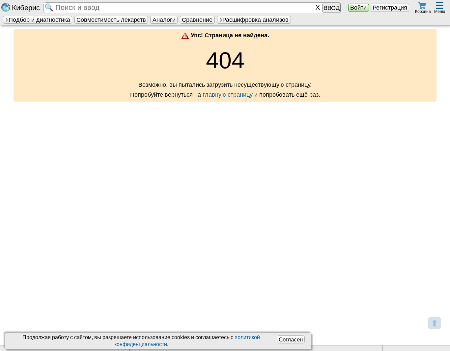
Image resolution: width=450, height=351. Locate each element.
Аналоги (164, 19)
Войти (358, 7)
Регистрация (390, 7)
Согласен (291, 339)
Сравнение (197, 19)
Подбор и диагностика (39, 19)
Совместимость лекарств (111, 19)
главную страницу (228, 94)
